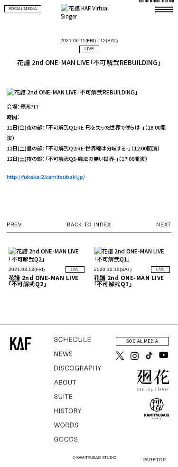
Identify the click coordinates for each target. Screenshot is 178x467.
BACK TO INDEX (89, 224)
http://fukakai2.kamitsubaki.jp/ (46, 176)
